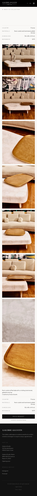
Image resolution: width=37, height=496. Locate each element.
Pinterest (4, 474)
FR (27, 3)
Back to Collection (12, 9)
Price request (18, 416)
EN (30, 3)
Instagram (5, 471)
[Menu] (34, 3)
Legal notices (18, 486)
